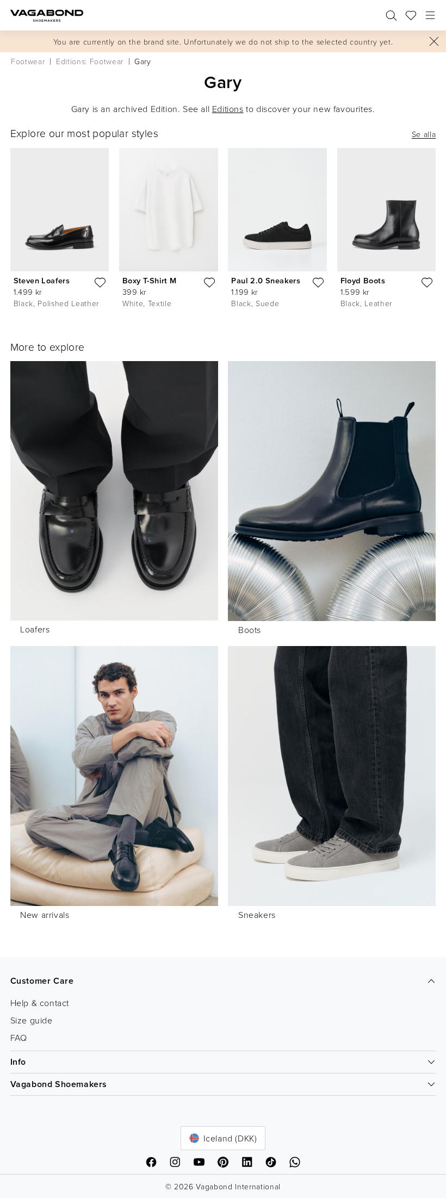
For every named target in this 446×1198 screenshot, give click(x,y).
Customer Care (42, 980)
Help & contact (39, 1003)
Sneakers (257, 915)
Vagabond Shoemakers (58, 1084)
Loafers (34, 629)
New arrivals (44, 915)
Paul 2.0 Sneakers (265, 280)
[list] (223, 230)
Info (18, 1062)
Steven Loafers (42, 280)
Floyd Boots (362, 280)
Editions (228, 109)
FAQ (18, 1038)
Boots (249, 630)
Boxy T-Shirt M (149, 280)
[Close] (434, 41)
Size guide (31, 1020)
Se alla (424, 134)
